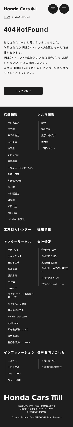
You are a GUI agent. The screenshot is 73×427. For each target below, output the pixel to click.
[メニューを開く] (64, 8)
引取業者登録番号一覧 (36, 411)
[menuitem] (13, 123)
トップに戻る (23, 91)
